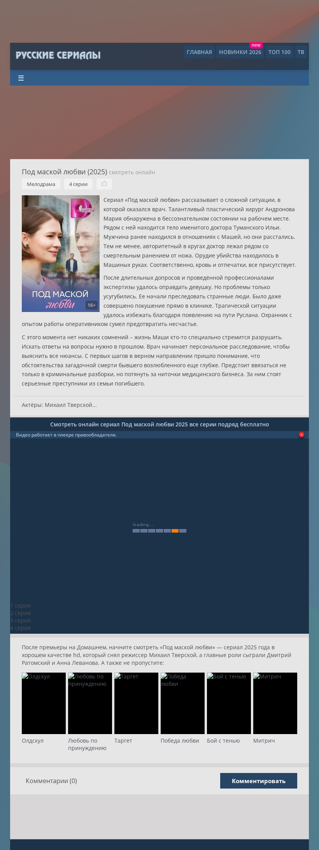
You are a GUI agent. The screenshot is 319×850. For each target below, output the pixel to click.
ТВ (301, 52)
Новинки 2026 (240, 52)
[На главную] (58, 55)
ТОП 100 (279, 52)
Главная (199, 52)
